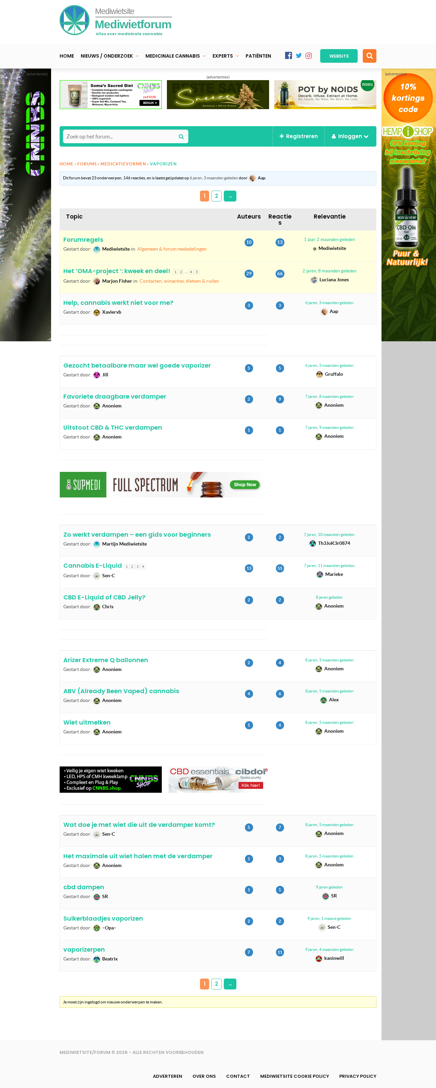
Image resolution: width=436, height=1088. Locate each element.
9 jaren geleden (329, 887)
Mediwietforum (133, 24)
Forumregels (83, 239)
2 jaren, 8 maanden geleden (329, 270)
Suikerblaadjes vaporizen (103, 918)
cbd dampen (83, 887)
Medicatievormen (123, 164)
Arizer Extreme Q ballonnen (105, 660)
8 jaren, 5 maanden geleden (329, 691)
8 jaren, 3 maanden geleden (329, 660)
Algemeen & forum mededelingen (172, 249)
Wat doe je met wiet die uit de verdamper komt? (139, 824)
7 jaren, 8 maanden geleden (329, 396)
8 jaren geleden (329, 597)
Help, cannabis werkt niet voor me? (118, 302)
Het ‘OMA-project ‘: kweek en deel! (116, 271)
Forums (87, 164)
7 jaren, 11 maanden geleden (329, 565)
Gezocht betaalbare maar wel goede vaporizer (137, 365)
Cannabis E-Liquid (92, 565)
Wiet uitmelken (87, 722)
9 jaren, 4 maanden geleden (329, 949)
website (339, 56)
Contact (238, 1076)
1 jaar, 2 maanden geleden (329, 239)
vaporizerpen (84, 949)
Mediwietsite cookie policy (294, 1076)
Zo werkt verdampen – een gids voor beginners (137, 534)
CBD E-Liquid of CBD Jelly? (104, 597)
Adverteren (167, 1076)
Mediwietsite (114, 11)
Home (67, 56)
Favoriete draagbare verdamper (114, 396)
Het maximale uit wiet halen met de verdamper (138, 856)
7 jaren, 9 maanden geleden (329, 427)
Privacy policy (357, 1076)
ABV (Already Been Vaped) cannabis (121, 691)
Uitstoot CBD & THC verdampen (112, 427)
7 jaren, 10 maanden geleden (329, 534)
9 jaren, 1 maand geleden (329, 918)
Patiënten (258, 56)
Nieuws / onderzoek (107, 56)
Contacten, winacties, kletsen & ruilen (179, 281)
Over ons (204, 1076)
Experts (223, 56)
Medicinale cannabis (172, 56)
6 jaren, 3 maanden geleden (214, 178)
